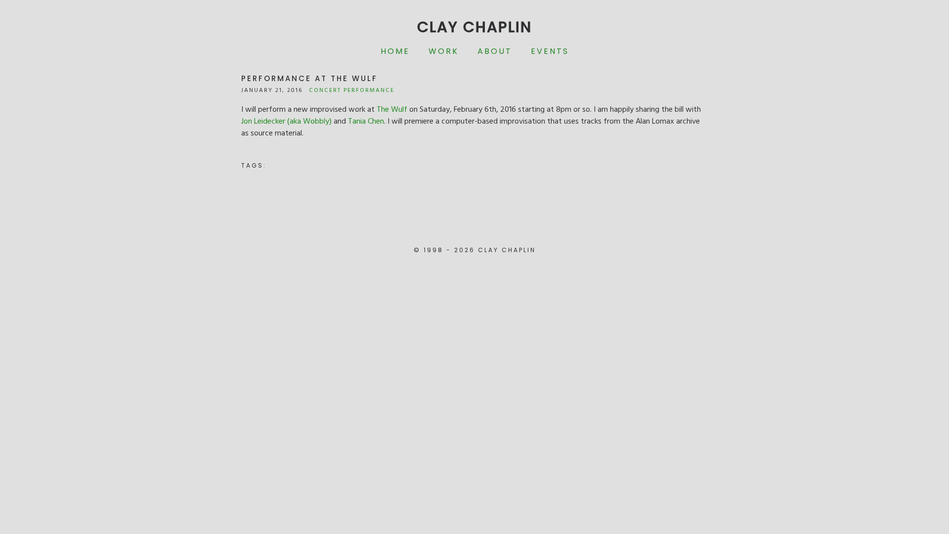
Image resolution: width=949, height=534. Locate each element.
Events (550, 51)
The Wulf (392, 109)
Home (395, 51)
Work (444, 51)
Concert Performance (351, 90)
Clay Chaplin (474, 27)
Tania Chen (366, 121)
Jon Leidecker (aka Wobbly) (286, 121)
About (494, 51)
